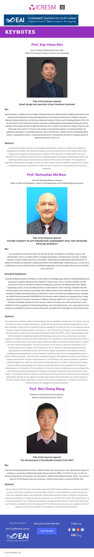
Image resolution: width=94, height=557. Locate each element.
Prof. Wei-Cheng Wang (47, 389)
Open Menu (62, 7)
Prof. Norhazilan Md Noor (47, 175)
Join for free (46, 531)
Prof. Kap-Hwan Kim (47, 45)
